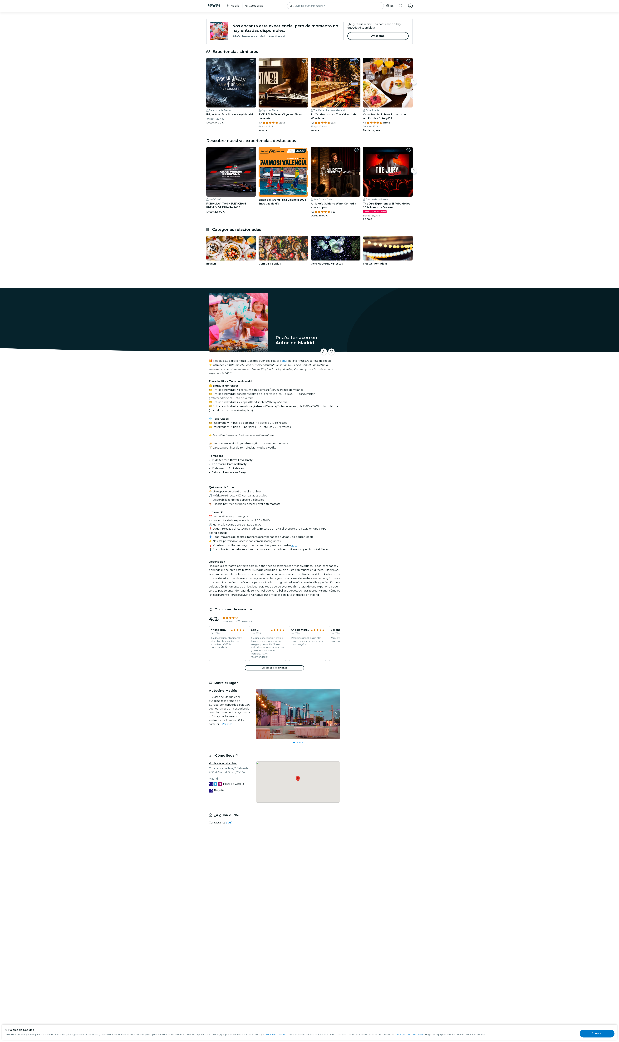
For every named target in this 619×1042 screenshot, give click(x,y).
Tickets (377, 349)
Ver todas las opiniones (274, 668)
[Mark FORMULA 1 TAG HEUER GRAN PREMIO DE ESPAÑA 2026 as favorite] (252, 150)
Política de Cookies (275, 1034)
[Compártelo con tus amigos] (323, 351)
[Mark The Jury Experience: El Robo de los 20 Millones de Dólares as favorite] (409, 150)
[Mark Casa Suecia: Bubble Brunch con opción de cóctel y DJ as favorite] (409, 61)
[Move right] (414, 81)
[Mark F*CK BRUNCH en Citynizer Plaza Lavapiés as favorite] (304, 61)
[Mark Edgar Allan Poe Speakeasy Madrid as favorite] (252, 61)
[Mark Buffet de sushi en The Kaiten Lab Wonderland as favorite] (356, 61)
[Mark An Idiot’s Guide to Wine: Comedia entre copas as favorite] (356, 150)
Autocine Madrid (223, 763)
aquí (285, 360)
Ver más (227, 724)
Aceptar (597, 1033)
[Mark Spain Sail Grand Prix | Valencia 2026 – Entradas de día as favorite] (304, 150)
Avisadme (378, 35)
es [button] (392, 5)
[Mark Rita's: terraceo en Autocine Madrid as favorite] (331, 351)
